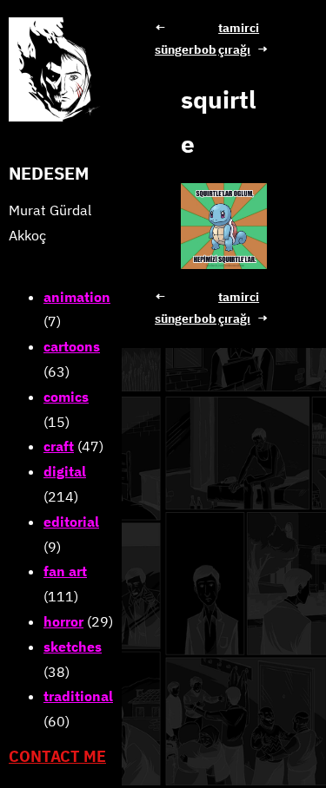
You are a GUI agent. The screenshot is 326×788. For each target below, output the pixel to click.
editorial (71, 521)
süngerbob (185, 49)
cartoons (71, 346)
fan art (65, 571)
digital (64, 471)
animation (76, 296)
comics (66, 396)
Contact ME (57, 756)
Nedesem (49, 173)
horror (63, 621)
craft (58, 446)
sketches (72, 646)
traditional (78, 696)
